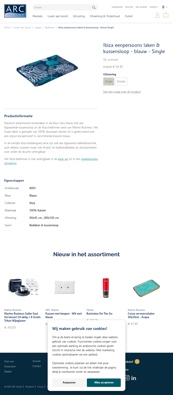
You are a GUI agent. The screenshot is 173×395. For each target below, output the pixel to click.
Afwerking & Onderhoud (105, 16)
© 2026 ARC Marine (13, 386)
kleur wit (63, 159)
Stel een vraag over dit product (122, 91)
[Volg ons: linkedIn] (134, 378)
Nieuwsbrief (125, 361)
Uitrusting (79, 16)
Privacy (40, 386)
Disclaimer (30, 386)
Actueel (36, 361)
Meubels (37, 16)
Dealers (129, 7)
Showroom (117, 7)
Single (108, 81)
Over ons (9, 361)
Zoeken (93, 7)
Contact (154, 7)
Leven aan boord (58, 16)
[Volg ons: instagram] (127, 378)
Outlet (129, 16)
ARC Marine (141, 7)
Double (121, 81)
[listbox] (165, 7)
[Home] (15, 11)
